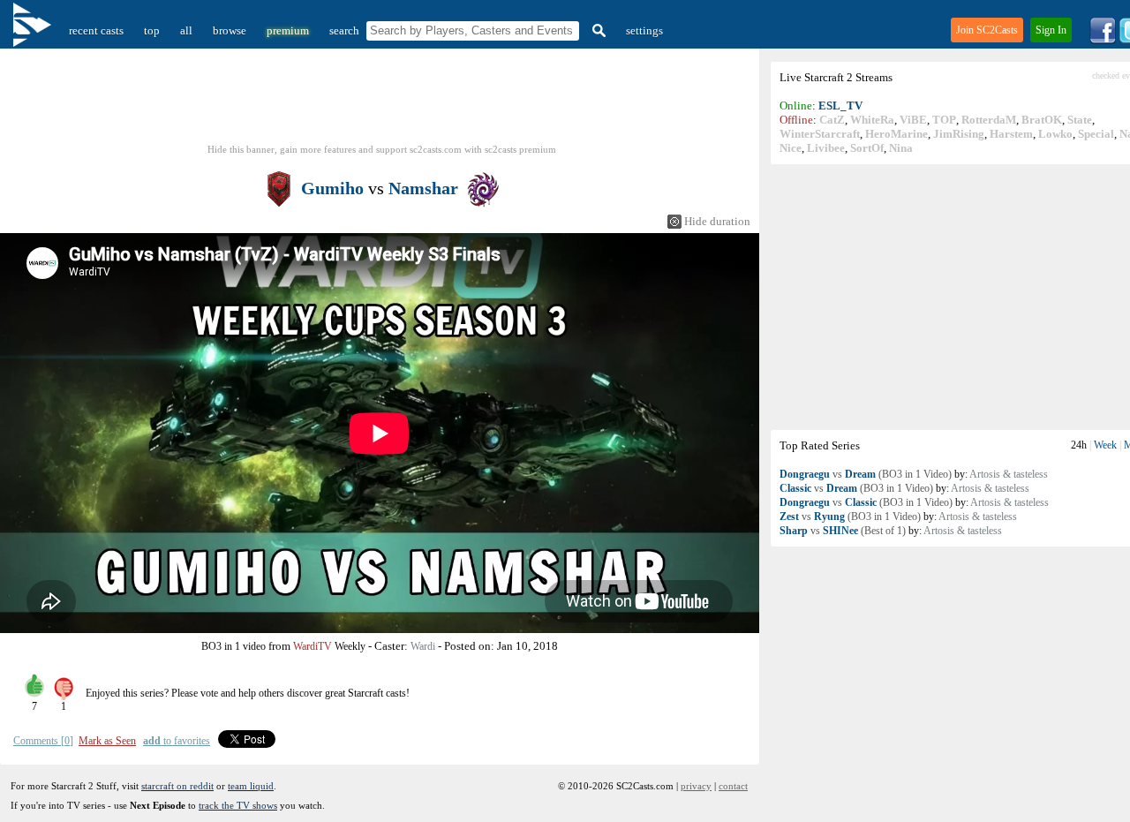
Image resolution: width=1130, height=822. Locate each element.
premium (288, 30)
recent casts (96, 30)
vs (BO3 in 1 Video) (866, 474)
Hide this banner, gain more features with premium (381, 149)
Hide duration (717, 221)
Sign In (1051, 30)
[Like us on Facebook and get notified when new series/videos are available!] (1102, 40)
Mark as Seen (107, 741)
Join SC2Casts (987, 30)
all (186, 30)
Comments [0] (43, 741)
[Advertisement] (382, 101)
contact (733, 786)
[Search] (596, 30)
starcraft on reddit (177, 786)
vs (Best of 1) (843, 530)
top (152, 30)
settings (644, 30)
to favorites (176, 741)
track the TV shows (238, 805)
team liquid (251, 786)
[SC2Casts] (34, 30)
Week (1105, 445)
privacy (696, 786)
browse (229, 30)
